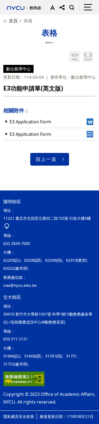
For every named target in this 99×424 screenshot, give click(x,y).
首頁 (13, 21)
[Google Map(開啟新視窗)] (6, 226)
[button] (51, 7)
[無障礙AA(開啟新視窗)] (24, 379)
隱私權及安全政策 (18, 416)
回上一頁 (46, 159)
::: (5, 21)
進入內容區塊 (13, 3)
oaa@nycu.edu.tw (19, 285)
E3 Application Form (30, 122)
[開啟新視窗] (74, 56)
